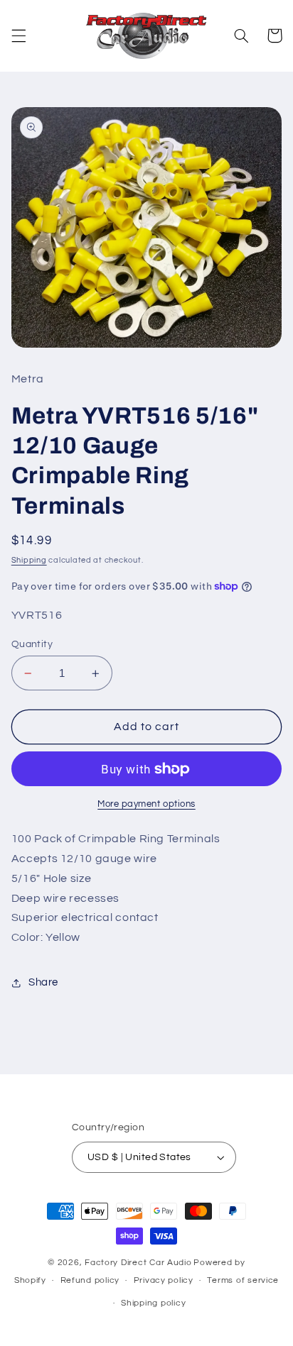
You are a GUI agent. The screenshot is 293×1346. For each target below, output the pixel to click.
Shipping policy (153, 1303)
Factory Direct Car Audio (138, 1263)
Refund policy (90, 1280)
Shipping (29, 560)
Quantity (32, 644)
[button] (18, 35)
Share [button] (43, 982)
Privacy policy (163, 1280)
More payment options (146, 804)
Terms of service (243, 1280)
